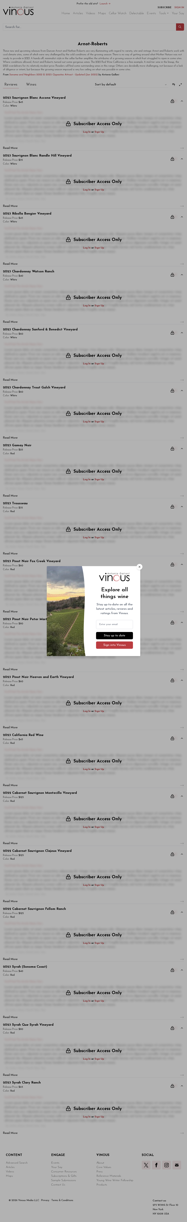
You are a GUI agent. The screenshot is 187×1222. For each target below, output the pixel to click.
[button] (139, 567)
